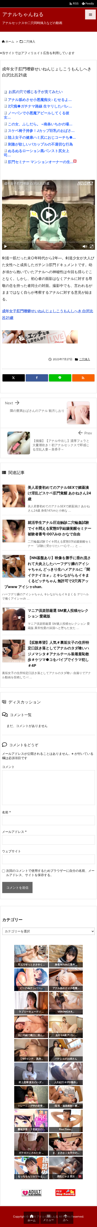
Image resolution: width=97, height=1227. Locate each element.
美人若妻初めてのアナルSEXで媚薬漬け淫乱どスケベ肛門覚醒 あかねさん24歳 (59, 493)
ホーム (9, 41)
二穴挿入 (29, 41)
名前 (6, 812)
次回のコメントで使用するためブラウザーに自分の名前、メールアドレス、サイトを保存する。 (50, 873)
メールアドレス (14, 832)
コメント (8, 767)
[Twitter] (13, 377)
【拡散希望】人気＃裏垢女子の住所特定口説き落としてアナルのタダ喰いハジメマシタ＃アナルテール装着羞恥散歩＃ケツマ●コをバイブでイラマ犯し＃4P (58, 654)
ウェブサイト (11, 851)
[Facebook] (37, 377)
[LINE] (60, 377)
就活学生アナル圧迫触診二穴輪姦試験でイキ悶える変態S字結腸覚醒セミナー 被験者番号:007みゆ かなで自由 (59, 528)
